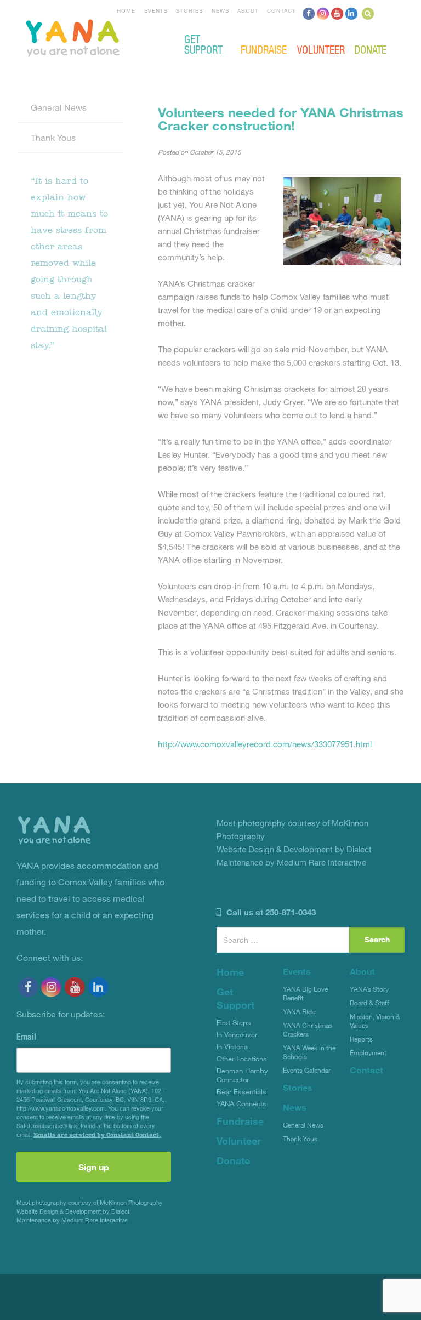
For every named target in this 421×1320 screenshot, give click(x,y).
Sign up (93, 1167)
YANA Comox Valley (109, 36)
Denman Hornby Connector (242, 1075)
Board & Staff (369, 1002)
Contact (281, 10)
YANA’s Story (369, 989)
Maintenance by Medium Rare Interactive (72, 1220)
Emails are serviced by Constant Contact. (97, 1134)
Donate (370, 49)
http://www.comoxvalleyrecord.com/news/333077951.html (265, 744)
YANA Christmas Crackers (307, 1029)
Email (26, 1036)
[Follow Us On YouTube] (337, 13)
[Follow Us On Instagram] (323, 13)
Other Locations (242, 1058)
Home (126, 10)
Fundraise (264, 49)
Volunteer (321, 49)
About (248, 10)
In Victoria (232, 1046)
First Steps (234, 1022)
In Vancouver (237, 1034)
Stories (189, 10)
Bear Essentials (241, 1091)
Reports (361, 1038)
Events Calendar (307, 1070)
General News (59, 107)
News (220, 10)
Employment (368, 1052)
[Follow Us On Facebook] (308, 13)
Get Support (203, 43)
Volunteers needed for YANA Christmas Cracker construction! (280, 118)
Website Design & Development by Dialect (72, 1211)
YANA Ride (299, 1011)
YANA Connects (241, 1103)
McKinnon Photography (131, 1202)
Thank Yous (53, 137)
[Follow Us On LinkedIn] (351, 13)
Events (156, 10)
